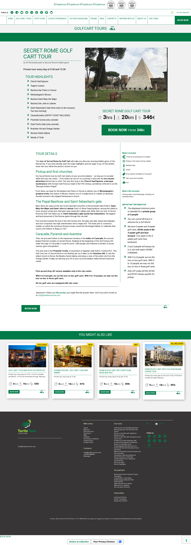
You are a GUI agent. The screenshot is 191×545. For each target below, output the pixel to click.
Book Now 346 (126, 130)
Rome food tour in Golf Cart (123, 457)
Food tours (39, 19)
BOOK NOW (5, 536)
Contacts (112, 19)
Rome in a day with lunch (122, 444)
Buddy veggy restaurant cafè (124, 480)
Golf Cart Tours (23, 19)
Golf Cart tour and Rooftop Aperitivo (26, 370)
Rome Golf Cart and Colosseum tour (126, 448)
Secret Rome (118, 460)
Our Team (153, 19)
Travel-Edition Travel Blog (122, 478)
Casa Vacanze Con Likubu (123, 483)
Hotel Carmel (118, 482)
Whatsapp (87, 456)
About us (141, 19)
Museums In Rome (120, 501)
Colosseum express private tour (125, 455)
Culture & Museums (78, 19)
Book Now (182, 20)
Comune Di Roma (120, 497)
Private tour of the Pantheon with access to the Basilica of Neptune (125, 441)
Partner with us (127, 19)
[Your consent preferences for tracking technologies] (186, 540)
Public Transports (120, 499)
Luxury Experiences (57, 19)
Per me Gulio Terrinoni (122, 487)
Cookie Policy (88, 442)
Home (10, 19)
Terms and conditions (91, 439)
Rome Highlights (120, 464)
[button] (91, 77)
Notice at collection (79, 541)
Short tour (117, 450)
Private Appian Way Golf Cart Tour (125, 446)
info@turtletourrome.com (49, 295)
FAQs (102, 19)
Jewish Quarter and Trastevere (124, 459)
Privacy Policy (88, 440)
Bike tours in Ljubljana (121, 485)
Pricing (93, 19)
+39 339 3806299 (89, 454)
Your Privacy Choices (104, 541)
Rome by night (119, 462)
